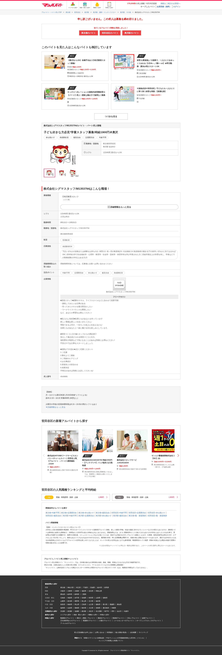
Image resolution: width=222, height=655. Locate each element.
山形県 (98, 598)
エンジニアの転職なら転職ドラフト (111, 641)
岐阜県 (69, 594)
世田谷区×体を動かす (156, 513)
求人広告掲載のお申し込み (83, 632)
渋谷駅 (62, 611)
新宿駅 (69, 611)
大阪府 (62, 591)
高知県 (119, 604)
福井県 (98, 601)
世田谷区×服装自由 (53, 516)
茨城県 (92, 587)
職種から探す (93, 615)
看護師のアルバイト (90, 621)
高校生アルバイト (104, 618)
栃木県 (99, 587)
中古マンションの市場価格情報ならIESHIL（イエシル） (125, 638)
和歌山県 (99, 591)
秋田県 (91, 598)
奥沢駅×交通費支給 (86, 516)
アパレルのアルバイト (68, 623)
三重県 (84, 594)
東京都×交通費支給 (69, 513)
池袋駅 (77, 611)
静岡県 (77, 594)
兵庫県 (69, 591)
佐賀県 (69, 608)
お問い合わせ (99, 632)
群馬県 (106, 587)
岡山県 (77, 604)
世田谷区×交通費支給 (137, 513)
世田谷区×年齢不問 (119, 513)
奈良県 (91, 591)
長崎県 (77, 608)
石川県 (91, 601)
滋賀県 (84, 591)
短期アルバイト (147, 618)
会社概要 (133, 632)
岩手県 (77, 598)
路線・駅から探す (80, 615)
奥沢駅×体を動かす (103, 516)
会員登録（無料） (164, 7)
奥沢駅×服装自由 (120, 516)
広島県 (84, 604)
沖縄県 (113, 608)
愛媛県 (112, 604)
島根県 (69, 604)
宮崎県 (98, 608)
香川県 (105, 604)
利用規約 (110, 632)
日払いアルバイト (133, 618)
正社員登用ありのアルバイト (70, 621)
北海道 (62, 598)
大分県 (91, 608)
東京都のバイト (88, 33)
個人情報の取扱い (121, 632)
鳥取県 (62, 604)
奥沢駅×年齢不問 (70, 516)
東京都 (62, 587)
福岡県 (62, 608)
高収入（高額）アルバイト (86, 618)
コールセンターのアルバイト (124, 621)
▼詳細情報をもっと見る (55, 407)
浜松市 (91, 611)
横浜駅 (84, 611)
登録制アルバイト (118, 618)
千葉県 (85, 587)
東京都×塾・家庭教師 (137, 516)
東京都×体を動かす (86, 513)
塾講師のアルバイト (67, 618)
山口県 (91, 604)
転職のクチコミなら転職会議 (94, 638)
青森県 (69, 598)
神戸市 (106, 611)
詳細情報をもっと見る (120, 207)
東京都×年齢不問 (52, 513)
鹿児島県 (106, 608)
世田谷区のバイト (110, 33)
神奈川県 (70, 587)
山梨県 (62, 601)
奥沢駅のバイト (131, 33)
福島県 (105, 598)
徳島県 (98, 604)
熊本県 (84, 608)
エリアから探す (65, 615)
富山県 (84, 601)
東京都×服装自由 (102, 513)
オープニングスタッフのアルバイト (148, 621)
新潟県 (69, 601)
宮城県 (84, 598)
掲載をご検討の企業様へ (170, 3)
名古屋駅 (99, 611)
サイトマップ (143, 632)
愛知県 (62, 594)
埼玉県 (78, 587)
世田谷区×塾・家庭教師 (157, 516)
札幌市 (126, 611)
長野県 (77, 601)
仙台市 (119, 611)
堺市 (112, 611)
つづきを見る (111, 116)
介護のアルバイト (105, 621)
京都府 (77, 591)
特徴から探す (104, 615)
